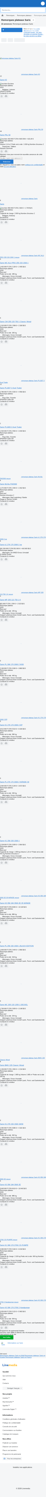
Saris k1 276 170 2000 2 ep (11, 545)
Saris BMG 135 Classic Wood (12, 1065)
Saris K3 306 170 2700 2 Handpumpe (15, 1308)
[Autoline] (2, 15)
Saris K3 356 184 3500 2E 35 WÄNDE (15, 903)
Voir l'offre (6, 1337)
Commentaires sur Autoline (12, 1430)
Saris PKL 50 (5, 135)
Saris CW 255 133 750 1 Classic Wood (15, 322)
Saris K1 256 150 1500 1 (10, 841)
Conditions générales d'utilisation (14, 1419)
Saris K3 (3, 80)
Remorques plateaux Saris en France (18, 1357)
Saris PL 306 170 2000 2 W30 (12, 664)
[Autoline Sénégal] (14, 3)
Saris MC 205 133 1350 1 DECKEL (14, 1005)
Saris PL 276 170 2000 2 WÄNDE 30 (14, 782)
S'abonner (6, 162)
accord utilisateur (10, 166)
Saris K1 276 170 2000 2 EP (11, 725)
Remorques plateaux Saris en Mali (12, 1355)
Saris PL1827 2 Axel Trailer (11, 388)
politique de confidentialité (34, 165)
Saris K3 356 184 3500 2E (10, 1185)
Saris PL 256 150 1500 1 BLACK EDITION (17, 946)
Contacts (6, 1383)
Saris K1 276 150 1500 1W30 (11, 1124)
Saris (2, 204)
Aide (4, 1379)
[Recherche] (43, 10)
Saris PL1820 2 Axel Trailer (11, 427)
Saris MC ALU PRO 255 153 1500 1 (14, 263)
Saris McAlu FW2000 (8, 484)
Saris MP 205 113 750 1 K (10, 600)
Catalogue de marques (10, 1434)
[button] (43, 3)
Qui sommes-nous (9, 1376)
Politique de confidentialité (11, 1423)
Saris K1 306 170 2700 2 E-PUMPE (14, 1245)
